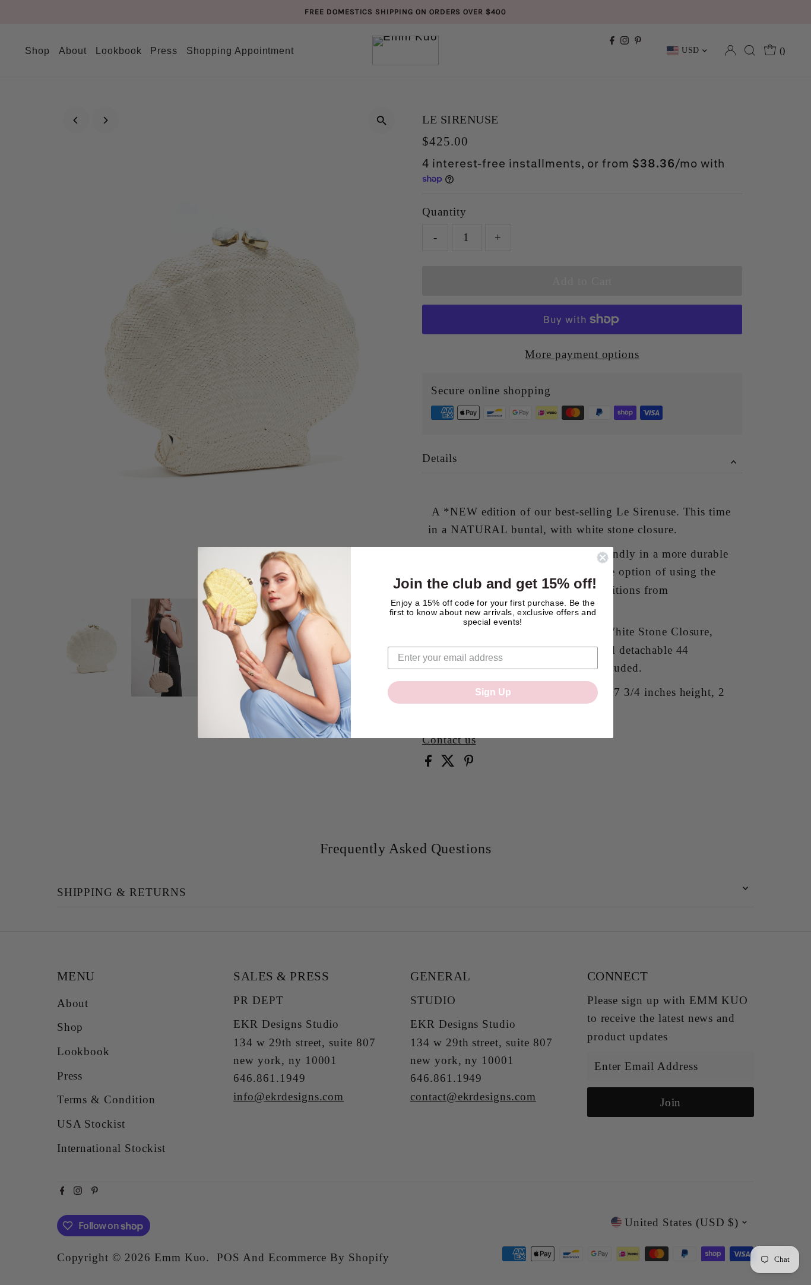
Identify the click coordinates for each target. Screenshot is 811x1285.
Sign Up (493, 692)
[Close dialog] (603, 558)
